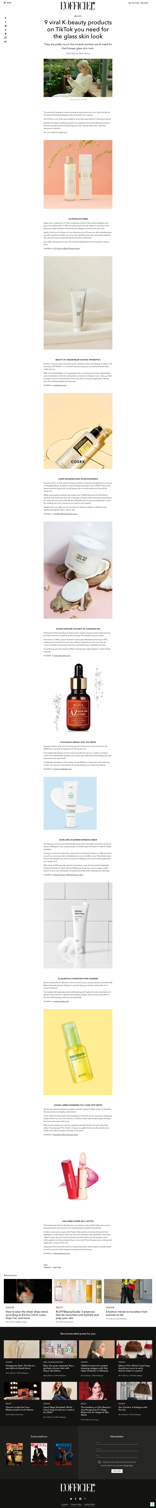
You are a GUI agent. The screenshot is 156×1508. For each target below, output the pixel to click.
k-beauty (48, 1267)
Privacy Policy (128, 1465)
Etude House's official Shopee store (68, 875)
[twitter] (5, 34)
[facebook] (5, 22)
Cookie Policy (89, 1504)
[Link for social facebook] (76, 1499)
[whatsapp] (5, 38)
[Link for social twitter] (71, 1499)
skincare (57, 1267)
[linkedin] (5, 30)
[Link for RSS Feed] (85, 1499)
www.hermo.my (60, 385)
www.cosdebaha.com (63, 769)
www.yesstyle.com (61, 1001)
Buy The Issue (134, 3)
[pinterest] (5, 26)
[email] (5, 18)
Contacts (64, 1504)
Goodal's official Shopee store (65, 1135)
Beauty (78, 16)
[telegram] (5, 42)
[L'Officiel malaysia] (78, 6)
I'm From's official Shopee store (67, 248)
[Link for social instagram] (80, 1499)
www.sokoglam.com (62, 655)
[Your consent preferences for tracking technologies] (152, 1504)
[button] (71, 1454)
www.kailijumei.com (62, 1253)
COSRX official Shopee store (65, 514)
